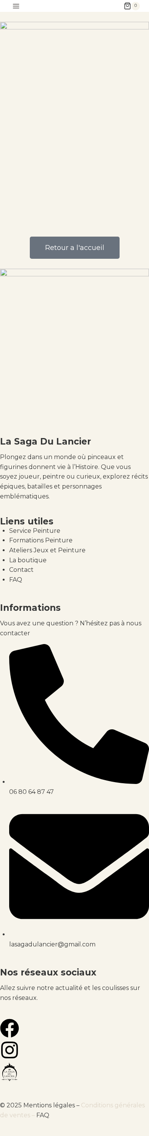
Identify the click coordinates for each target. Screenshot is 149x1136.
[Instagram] (9, 1050)
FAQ (42, 1115)
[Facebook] (9, 1028)
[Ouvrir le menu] (16, 6)
